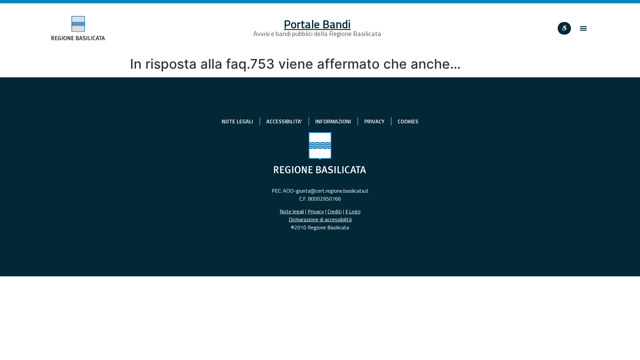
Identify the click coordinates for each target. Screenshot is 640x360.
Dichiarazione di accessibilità (320, 219)
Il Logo (353, 211)
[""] (564, 28)
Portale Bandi (317, 24)
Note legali (292, 211)
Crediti (335, 211)
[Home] (78, 28)
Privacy (316, 211)
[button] (583, 28)
